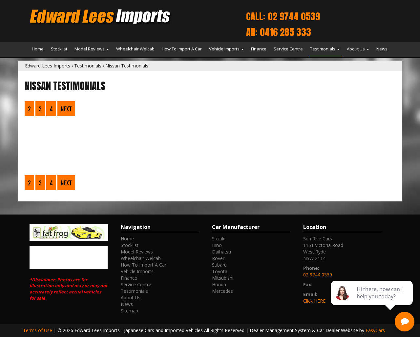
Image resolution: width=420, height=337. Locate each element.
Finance (258, 49)
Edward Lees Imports (47, 66)
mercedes (222, 291)
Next (66, 109)
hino (217, 245)
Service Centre (288, 49)
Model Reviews (90, 49)
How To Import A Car (182, 49)
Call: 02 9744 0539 (283, 16)
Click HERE (314, 301)
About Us (356, 49)
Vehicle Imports (225, 49)
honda (219, 284)
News (382, 49)
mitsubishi (222, 278)
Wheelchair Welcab (135, 49)
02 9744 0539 (317, 274)
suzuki (218, 238)
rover (218, 258)
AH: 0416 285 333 (278, 32)
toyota (219, 271)
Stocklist (59, 49)
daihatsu (221, 252)
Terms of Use (38, 330)
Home (38, 49)
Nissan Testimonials (126, 66)
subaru (219, 265)
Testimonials (323, 49)
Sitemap (129, 311)
